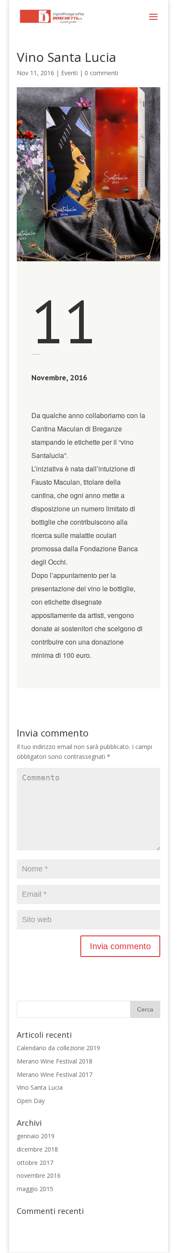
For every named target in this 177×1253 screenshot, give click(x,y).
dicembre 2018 (37, 1149)
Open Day (31, 1101)
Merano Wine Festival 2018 (54, 1061)
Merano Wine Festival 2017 (54, 1074)
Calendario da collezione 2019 (58, 1048)
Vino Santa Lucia (40, 1087)
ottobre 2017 (35, 1162)
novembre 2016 (39, 1175)
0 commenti (101, 73)
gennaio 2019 (36, 1136)
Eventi (69, 73)
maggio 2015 (35, 1189)
